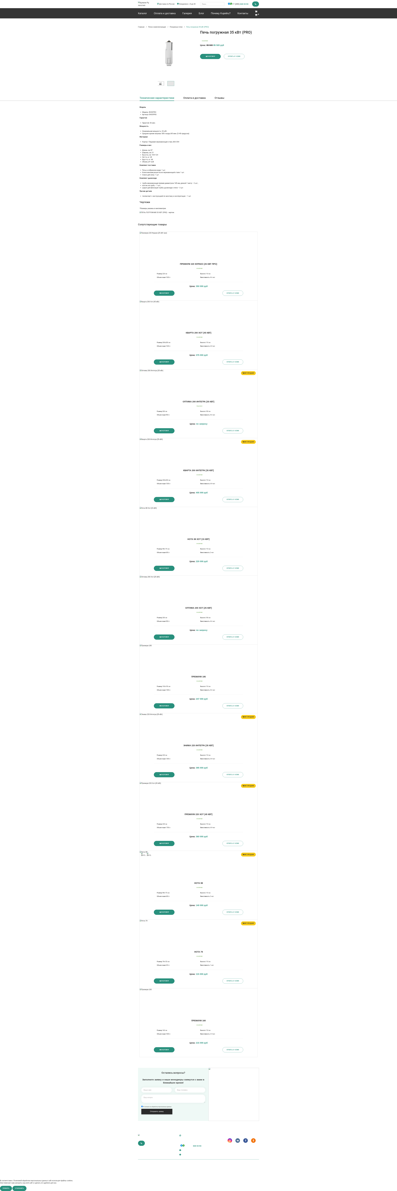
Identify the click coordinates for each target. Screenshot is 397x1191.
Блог (201, 13)
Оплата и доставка (165, 13)
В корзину (211, 56)
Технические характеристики (157, 97)
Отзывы (219, 97)
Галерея (187, 13)
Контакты (242, 13)
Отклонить (19, 1188)
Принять (6, 1188)
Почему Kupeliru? (221, 13)
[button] (195, 31)
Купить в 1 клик (234, 56)
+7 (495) (240, 4)
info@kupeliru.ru (189, 1150)
